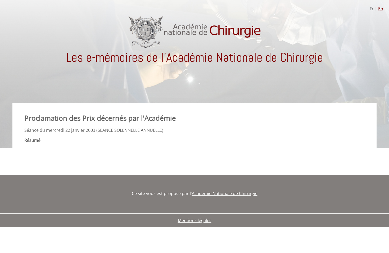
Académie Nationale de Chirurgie (224, 193)
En (380, 9)
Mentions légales (194, 220)
